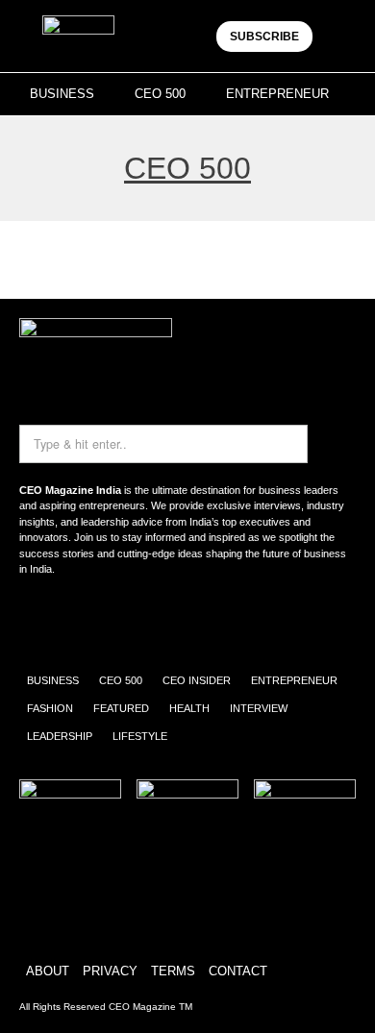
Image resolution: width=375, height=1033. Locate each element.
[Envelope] (99, 621)
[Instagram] (43, 621)
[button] (338, 36)
